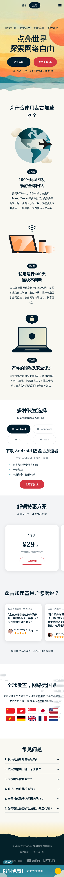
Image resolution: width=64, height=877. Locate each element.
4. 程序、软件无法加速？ (20, 788)
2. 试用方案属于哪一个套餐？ (23, 769)
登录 (24, 5)
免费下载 (44, 62)
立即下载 (31, 484)
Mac (46, 439)
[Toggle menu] (60, 5)
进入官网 (18, 62)
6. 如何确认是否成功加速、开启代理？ (29, 808)
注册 (34, 5)
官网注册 (24, 851)
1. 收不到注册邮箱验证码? (21, 759)
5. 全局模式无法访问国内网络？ (24, 798)
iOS (21, 439)
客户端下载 (38, 851)
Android (21, 429)
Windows (46, 429)
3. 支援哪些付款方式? (18, 779)
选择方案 (32, 560)
